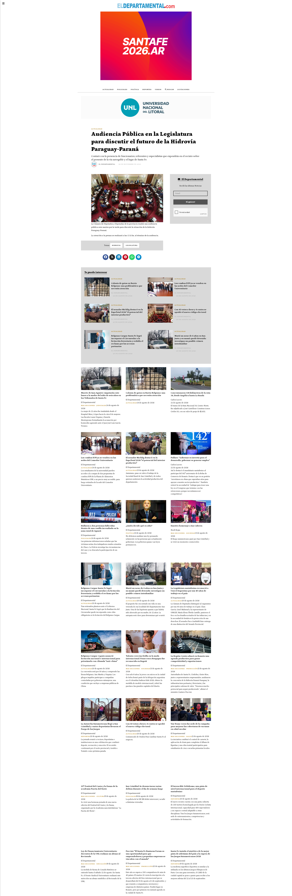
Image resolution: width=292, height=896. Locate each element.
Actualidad (108, 89)
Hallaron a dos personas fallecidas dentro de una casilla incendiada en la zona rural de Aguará (100, 528)
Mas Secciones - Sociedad (183, 533)
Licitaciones (183, 89)
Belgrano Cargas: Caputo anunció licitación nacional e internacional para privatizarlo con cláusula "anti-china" (100, 658)
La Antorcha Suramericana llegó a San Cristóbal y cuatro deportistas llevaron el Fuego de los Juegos (101, 726)
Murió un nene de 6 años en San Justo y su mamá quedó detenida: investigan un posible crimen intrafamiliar (190, 340)
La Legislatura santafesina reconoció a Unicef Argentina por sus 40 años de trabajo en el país (189, 591)
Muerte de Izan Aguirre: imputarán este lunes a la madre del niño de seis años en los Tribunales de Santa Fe (101, 395)
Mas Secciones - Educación (94, 864)
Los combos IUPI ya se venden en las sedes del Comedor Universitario (190, 286)
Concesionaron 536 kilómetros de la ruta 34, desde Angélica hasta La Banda (190, 394)
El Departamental (107, 164)
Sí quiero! (190, 202)
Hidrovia (116, 245)
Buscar (170, 89)
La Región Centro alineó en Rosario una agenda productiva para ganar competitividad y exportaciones (190, 659)
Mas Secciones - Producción (184, 669)
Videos (158, 89)
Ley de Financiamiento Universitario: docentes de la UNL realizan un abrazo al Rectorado (100, 854)
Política (135, 89)
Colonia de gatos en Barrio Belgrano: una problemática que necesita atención (126, 286)
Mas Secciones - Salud (181, 736)
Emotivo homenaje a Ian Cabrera (186, 526)
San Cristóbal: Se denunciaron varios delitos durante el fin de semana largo (144, 787)
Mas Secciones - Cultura (92, 796)
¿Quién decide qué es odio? (139, 526)
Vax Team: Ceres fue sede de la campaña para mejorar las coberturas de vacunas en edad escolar (190, 726)
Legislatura (131, 245)
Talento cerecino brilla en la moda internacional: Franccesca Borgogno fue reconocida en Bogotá (145, 658)
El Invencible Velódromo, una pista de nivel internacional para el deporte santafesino (189, 789)
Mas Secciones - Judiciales (93, 405)
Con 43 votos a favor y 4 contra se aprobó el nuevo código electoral (190, 310)
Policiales (122, 89)
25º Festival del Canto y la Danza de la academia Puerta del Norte (99, 787)
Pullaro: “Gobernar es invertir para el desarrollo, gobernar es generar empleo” (190, 459)
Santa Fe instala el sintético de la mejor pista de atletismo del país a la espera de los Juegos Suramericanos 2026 (190, 854)
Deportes (146, 89)
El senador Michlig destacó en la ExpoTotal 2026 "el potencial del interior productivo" (127, 312)
